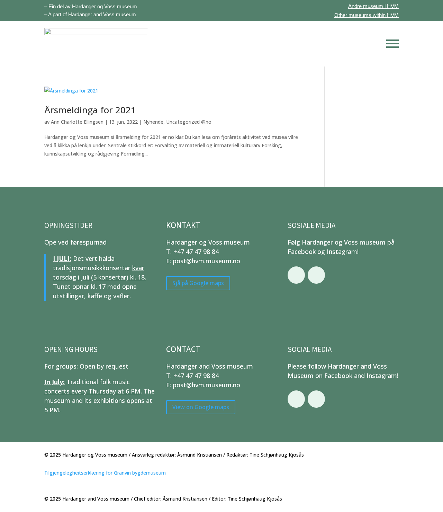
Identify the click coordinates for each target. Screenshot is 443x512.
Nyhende (153, 121)
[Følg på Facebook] (296, 275)
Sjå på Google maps (198, 283)
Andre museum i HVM (373, 6)
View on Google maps (200, 407)
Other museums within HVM (366, 15)
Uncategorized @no (188, 121)
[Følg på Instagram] (316, 275)
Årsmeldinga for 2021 (90, 110)
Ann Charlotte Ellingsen (77, 121)
